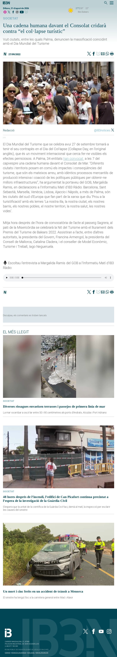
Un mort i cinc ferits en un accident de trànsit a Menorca (43, 591)
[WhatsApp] (107, 54)
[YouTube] (22, 12)
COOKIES (7, 652)
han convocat (73, 159)
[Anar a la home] (5, 12)
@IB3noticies (102, 130)
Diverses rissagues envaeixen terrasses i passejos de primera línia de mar (54, 406)
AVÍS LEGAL (31, 652)
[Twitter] (89, 54)
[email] (103, 54)
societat (10, 18)
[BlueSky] (27, 12)
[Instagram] (17, 12)
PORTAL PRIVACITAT (42, 652)
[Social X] (9, 12)
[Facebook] (13, 12)
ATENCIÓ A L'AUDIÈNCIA (18, 652)
